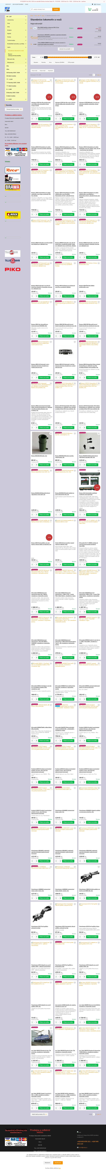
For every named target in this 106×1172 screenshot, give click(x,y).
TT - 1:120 (9, 79)
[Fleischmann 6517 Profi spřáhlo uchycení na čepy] (41, 913)
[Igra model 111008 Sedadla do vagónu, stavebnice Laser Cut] (65, 992)
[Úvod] (17, 9)
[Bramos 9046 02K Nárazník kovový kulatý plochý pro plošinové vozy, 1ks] (89, 311)
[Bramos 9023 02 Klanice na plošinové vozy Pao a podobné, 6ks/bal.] (65, 273)
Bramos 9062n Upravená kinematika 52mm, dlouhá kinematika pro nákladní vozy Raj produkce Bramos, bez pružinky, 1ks (41, 408)
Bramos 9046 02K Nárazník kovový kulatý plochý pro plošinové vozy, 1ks (89, 325)
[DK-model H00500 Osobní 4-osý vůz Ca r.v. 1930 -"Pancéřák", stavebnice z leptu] (89, 627)
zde (60, 1168)
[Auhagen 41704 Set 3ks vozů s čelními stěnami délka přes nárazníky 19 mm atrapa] (65, 90)
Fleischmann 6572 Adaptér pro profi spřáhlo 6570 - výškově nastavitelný (41, 965)
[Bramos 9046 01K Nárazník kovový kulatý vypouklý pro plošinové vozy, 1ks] (65, 311)
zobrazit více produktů (64, 49)
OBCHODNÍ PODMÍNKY (18, 4)
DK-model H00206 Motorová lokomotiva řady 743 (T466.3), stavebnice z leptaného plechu (39, 594)
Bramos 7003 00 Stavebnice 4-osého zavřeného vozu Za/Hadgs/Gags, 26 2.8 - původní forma (65, 148)
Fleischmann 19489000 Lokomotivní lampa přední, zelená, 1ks (64, 890)
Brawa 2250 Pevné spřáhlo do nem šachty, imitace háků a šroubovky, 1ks (41, 543)
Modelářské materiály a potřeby (15, 44)
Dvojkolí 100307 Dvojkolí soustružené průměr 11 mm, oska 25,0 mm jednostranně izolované (41, 812)
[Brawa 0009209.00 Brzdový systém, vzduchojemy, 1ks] (65, 443)
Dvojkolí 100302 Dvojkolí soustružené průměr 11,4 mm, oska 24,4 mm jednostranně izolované (41, 770)
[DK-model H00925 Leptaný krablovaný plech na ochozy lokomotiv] (89, 673)
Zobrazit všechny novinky (13, 109)
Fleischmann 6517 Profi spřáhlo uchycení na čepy (39, 927)
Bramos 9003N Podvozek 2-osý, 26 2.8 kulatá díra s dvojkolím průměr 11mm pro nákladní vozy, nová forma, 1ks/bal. (65, 244)
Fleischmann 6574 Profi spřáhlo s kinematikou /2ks (64, 965)
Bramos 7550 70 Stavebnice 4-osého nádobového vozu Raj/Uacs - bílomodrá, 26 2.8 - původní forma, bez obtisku (89, 195)
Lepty (8, 47)
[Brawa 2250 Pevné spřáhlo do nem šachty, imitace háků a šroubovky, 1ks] (41, 530)
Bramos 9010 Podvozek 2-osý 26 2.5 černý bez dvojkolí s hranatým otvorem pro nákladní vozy (41, 287)
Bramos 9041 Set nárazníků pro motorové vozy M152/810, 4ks (39, 325)
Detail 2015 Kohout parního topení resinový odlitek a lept (64, 543)
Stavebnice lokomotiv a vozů (16, 50)
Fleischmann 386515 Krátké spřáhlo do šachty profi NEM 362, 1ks (89, 890)
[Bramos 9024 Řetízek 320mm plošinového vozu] (89, 273)
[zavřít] (104, 1)
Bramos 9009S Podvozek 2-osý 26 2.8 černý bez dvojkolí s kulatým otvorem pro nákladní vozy (89, 244)
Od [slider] (46, 57)
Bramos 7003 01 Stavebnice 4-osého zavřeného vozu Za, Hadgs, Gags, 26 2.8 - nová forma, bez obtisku (89, 148)
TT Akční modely (11, 86)
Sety (8, 26)
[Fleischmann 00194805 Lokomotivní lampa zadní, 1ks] (65, 797)
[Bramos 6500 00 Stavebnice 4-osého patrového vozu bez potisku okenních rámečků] (41, 134)
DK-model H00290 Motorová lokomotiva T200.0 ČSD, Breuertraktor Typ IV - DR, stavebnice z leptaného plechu (65, 642)
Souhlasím (58, 1163)
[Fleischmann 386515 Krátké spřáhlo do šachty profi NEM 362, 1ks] (89, 876)
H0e (8, 66)
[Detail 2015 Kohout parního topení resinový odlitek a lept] (65, 530)
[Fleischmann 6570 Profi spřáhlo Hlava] (89, 913)
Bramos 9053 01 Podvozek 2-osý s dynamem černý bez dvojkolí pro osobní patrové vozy (40, 366)
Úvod (31, 15)
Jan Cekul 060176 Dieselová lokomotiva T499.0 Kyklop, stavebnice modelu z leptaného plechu (89, 1052)
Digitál (9, 33)
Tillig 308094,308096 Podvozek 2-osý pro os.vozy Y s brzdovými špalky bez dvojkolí (51, 43)
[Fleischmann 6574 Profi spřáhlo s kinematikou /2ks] (65, 952)
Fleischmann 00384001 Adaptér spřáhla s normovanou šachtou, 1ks (89, 811)
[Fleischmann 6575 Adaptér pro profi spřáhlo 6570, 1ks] (89, 952)
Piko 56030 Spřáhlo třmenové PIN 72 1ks (48, 27)
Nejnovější (34, 70)
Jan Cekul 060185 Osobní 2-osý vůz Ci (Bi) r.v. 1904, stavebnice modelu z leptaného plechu (41, 1095)
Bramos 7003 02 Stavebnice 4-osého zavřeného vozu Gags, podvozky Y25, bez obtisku (41, 194)
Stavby (9, 37)
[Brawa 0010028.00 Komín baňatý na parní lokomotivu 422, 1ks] (65, 480)
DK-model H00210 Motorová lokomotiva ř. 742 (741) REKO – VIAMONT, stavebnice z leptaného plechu (40, 642)
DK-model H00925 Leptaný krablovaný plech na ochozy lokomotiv (89, 686)
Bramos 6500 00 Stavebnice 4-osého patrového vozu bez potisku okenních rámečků (41, 148)
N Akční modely (11, 96)
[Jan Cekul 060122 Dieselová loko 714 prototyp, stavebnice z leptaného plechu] (41, 1038)
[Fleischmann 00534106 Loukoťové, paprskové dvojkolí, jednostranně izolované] (89, 838)
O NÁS (26, 4)
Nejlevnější (42, 70)
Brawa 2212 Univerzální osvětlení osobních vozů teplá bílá (88, 493)
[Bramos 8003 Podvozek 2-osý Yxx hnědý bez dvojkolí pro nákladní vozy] (41, 230)
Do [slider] (90, 57)
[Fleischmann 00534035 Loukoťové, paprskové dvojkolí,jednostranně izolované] (41, 838)
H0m (8, 69)
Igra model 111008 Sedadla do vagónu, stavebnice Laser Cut (65, 1005)
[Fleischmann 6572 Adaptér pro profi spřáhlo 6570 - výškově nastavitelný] (41, 952)
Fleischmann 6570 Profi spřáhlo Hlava (89, 926)
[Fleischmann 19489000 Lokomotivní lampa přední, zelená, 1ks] (65, 876)
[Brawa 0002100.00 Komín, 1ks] (41, 443)
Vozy (8, 23)
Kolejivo (9, 30)
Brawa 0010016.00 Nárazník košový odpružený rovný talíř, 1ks (40, 493)
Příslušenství (10, 62)
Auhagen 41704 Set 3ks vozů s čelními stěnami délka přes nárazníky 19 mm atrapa (65, 104)
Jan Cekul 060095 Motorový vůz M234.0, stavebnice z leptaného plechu (89, 1005)
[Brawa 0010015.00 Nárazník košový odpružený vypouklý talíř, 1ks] (89, 443)
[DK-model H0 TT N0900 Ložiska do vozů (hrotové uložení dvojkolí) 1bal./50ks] (89, 530)
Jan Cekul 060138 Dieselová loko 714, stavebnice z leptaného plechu (65, 1051)
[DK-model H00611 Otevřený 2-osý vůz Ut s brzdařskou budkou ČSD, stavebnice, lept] (41, 673)
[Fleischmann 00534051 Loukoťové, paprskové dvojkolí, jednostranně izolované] (65, 838)
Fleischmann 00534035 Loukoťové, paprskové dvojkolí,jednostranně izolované (40, 852)
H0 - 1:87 (9, 16)
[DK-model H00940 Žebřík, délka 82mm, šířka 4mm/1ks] (41, 714)
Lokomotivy (10, 20)
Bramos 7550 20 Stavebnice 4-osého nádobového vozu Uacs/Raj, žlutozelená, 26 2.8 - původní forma (64, 194)
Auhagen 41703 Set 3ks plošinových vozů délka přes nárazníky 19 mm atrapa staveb (41, 104)
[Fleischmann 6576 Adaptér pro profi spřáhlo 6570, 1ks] (41, 992)
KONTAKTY (8, 4)
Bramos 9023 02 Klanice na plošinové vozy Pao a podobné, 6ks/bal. (65, 286)
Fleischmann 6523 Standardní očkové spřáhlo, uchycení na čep (65, 927)
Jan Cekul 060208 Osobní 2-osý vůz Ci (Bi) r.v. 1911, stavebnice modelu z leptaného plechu (89, 1095)
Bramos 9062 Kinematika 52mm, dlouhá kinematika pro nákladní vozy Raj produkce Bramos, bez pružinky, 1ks (89, 366)
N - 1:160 (9, 89)
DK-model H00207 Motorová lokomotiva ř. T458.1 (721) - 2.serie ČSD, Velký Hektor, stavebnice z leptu (65, 594)
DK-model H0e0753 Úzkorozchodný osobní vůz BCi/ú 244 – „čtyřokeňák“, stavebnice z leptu (64, 729)
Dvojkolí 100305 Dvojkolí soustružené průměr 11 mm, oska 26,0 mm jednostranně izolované (89, 770)
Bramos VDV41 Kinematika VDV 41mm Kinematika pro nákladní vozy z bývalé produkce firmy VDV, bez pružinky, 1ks (65, 407)
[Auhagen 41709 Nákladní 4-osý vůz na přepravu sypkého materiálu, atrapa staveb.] (89, 90)
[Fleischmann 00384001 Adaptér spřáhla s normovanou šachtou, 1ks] (89, 797)
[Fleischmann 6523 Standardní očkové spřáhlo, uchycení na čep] (65, 913)
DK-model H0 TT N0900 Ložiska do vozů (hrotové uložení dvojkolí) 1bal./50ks (88, 544)
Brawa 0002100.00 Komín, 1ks (39, 456)
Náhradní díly (10, 59)
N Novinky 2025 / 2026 (13, 92)
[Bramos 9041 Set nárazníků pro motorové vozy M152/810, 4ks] (41, 311)
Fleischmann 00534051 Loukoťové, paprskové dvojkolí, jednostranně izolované (52, 35)
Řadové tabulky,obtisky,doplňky (14, 54)
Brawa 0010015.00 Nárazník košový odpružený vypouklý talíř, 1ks (88, 456)
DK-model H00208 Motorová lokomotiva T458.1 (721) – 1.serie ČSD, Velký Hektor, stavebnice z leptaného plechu (89, 595)
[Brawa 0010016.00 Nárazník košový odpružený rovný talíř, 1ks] (41, 480)
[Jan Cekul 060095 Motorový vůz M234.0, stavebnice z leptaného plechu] (89, 992)
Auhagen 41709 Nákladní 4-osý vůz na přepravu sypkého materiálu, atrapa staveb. (89, 104)
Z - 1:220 (9, 99)
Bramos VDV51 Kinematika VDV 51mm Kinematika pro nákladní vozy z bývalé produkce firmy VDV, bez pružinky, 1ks (89, 407)
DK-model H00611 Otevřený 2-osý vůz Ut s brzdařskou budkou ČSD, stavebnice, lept (41, 687)
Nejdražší (50, 70)
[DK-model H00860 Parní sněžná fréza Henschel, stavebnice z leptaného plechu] (65, 673)
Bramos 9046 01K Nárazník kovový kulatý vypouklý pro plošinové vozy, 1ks (65, 325)
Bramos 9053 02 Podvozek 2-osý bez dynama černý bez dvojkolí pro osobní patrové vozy (65, 366)
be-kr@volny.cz (83, 1147)
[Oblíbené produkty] (92, 4)
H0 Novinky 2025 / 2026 (13, 72)
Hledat (56, 9)
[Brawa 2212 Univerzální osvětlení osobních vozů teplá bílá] (89, 480)
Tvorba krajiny (11, 40)
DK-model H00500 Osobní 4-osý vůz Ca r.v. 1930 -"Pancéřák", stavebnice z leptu (89, 641)
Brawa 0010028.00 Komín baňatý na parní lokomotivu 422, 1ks (64, 493)
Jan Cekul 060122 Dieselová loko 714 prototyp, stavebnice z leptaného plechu (41, 1052)
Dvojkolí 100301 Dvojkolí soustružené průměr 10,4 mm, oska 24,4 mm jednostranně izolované (89, 729)
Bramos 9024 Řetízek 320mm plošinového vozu (86, 286)
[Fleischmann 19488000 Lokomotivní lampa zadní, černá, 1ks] (41, 876)
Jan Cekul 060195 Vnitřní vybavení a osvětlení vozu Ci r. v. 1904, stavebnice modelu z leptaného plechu (65, 1095)
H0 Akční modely (11, 76)
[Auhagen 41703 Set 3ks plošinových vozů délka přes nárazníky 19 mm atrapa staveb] (41, 90)
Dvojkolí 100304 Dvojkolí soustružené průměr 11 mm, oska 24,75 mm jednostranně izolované (65, 770)
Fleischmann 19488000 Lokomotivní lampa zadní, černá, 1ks (40, 890)
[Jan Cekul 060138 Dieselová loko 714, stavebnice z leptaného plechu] (65, 1038)
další (98, 75)
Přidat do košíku (44, 119)
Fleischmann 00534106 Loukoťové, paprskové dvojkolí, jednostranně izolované (88, 852)
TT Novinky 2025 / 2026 (13, 82)
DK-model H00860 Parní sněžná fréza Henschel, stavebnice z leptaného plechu (65, 687)
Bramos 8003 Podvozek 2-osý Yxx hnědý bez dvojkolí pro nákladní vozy (41, 243)
